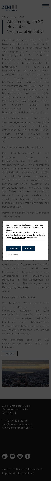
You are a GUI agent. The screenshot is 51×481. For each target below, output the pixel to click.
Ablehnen (28, 248)
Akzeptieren (13, 248)
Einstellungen (18, 237)
